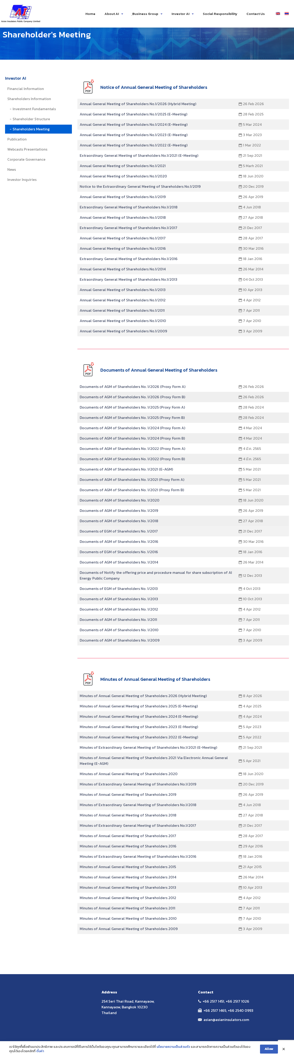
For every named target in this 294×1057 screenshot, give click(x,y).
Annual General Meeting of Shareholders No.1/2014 (123, 269)
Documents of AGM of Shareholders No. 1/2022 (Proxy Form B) (132, 459)
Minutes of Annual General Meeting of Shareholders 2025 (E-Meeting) (139, 706)
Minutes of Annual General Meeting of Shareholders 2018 (128, 815)
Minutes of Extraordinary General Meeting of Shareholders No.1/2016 (138, 856)
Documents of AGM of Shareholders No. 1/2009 (119, 640)
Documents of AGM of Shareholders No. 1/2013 (119, 599)
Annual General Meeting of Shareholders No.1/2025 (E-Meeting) (133, 114)
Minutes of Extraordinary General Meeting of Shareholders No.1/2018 (138, 804)
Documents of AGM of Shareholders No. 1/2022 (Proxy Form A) (132, 448)
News (11, 169)
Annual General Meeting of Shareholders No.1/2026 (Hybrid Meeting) (138, 104)
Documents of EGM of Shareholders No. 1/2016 (119, 552)
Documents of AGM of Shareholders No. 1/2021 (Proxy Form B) (132, 490)
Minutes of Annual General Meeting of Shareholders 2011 (127, 908)
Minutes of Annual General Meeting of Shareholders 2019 (128, 794)
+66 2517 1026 (237, 1001)
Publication (17, 139)
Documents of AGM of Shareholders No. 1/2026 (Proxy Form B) (132, 397)
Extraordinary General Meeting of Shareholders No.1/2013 (128, 279)
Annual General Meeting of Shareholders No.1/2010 (123, 320)
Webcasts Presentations (27, 149)
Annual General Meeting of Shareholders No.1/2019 (123, 196)
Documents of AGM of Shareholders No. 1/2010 (119, 630)
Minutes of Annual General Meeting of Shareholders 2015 (128, 866)
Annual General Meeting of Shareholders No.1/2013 (123, 289)
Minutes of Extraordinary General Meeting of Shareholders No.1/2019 (138, 784)
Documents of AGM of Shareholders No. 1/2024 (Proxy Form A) (132, 428)
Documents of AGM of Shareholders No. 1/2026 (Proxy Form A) (132, 386)
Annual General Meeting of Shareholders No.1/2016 (123, 248)
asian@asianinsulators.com (226, 1019)
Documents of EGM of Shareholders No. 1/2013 (119, 588)
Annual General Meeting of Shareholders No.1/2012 (123, 300)
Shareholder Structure (31, 119)
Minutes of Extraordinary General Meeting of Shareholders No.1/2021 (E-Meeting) (148, 747)
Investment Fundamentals (34, 109)
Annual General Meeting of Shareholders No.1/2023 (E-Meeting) (133, 134)
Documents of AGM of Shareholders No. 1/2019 (119, 510)
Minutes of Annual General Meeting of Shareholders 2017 (128, 835)
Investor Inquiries (22, 179)
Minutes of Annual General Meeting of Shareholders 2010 (128, 918)
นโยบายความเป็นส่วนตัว (173, 1047)
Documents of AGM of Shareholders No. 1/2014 (119, 562)
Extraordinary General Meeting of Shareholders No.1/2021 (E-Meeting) (139, 155)
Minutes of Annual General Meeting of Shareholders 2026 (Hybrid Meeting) (143, 695)
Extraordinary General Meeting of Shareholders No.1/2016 (129, 258)
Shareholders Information (29, 98)
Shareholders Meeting (31, 129)
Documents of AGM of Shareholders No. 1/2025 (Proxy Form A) (132, 407)
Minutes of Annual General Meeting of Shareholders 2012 (128, 897)
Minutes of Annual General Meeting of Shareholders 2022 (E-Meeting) (139, 737)
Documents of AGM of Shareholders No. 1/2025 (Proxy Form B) (132, 417)
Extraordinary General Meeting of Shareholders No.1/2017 (128, 227)
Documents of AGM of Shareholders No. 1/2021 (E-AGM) (126, 469)
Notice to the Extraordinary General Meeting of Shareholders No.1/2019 (140, 186)
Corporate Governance (26, 159)
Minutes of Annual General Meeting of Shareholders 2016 (128, 846)
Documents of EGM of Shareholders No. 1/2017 (119, 531)
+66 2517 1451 (213, 1001)
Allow (269, 1048)
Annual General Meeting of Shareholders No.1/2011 (122, 310)
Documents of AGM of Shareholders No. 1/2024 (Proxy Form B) (132, 438)
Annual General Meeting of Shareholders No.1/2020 (123, 176)
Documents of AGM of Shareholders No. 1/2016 (119, 541)
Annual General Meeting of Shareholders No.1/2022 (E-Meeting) (133, 145)
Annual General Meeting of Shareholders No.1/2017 (123, 238)
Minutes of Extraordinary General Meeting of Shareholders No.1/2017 (138, 825)
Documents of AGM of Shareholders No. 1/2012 (119, 609)
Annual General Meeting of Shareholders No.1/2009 (123, 331)
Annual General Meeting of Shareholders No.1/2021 (123, 165)
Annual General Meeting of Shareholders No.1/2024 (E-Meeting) (133, 124)
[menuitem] (278, 13)
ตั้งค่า (40, 1051)
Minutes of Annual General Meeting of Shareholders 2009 (129, 928)
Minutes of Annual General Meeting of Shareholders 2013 (128, 887)
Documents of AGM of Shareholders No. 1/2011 (118, 619)
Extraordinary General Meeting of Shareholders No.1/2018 (129, 207)
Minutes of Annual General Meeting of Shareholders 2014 (128, 877)
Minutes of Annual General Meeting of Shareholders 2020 (129, 774)
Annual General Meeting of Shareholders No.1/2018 (123, 217)
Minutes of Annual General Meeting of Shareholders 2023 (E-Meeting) (139, 726)
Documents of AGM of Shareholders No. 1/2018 (119, 521)
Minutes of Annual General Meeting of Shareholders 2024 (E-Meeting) (139, 716)
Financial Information (25, 88)
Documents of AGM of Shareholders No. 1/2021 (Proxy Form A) (132, 479)
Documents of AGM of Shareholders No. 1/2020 (119, 500)
